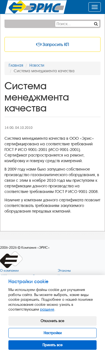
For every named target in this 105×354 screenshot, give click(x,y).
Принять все (53, 345)
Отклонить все (52, 321)
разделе (47, 309)
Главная (16, 65)
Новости (36, 65)
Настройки (53, 333)
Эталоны (64, 270)
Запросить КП (55, 44)
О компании (9, 270)
